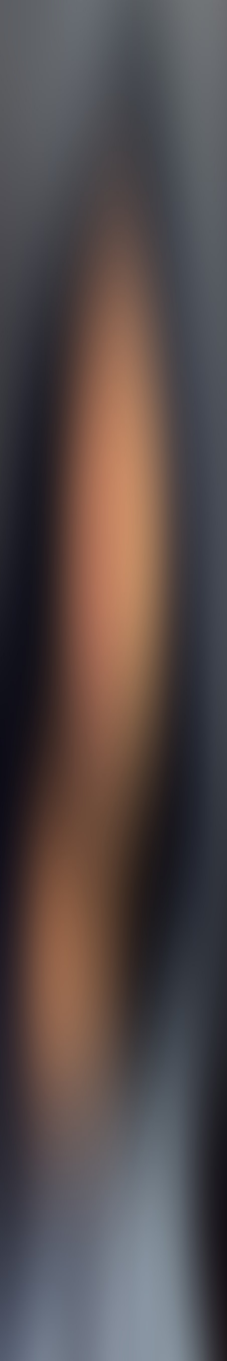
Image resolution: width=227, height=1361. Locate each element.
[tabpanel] (113, 1074)
